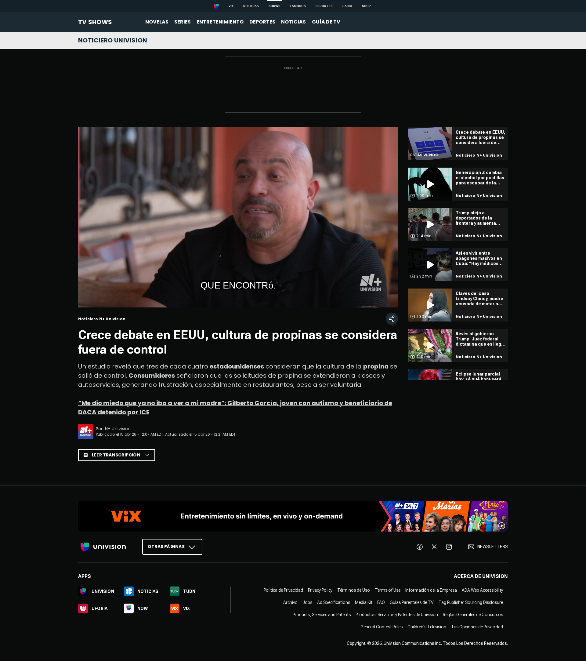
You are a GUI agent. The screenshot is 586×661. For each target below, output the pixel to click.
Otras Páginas (166, 546)
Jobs (307, 602)
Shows (274, 6)
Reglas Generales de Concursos (473, 614)
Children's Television (426, 626)
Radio (347, 6)
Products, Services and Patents (322, 614)
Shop (366, 6)
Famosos (298, 6)
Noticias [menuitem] (293, 21)
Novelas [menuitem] (156, 21)
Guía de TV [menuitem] (326, 21)
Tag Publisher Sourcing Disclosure (471, 602)
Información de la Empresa (431, 589)
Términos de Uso (353, 589)
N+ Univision (118, 428)
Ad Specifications (333, 602)
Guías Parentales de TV (412, 602)
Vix (231, 6)
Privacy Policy (320, 589)
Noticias (251, 6)
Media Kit (363, 602)
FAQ (381, 602)
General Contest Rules (381, 626)
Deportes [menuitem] (262, 21)
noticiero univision (112, 40)
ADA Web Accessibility (482, 589)
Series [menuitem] (182, 21)
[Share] (392, 319)
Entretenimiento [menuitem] (220, 21)
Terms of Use (387, 589)
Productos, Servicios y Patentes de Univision (397, 614)
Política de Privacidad (283, 589)
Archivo (290, 602)
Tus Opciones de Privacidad (477, 626)
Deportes (324, 6)
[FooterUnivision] (103, 546)
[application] (238, 217)
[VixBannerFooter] (293, 516)
